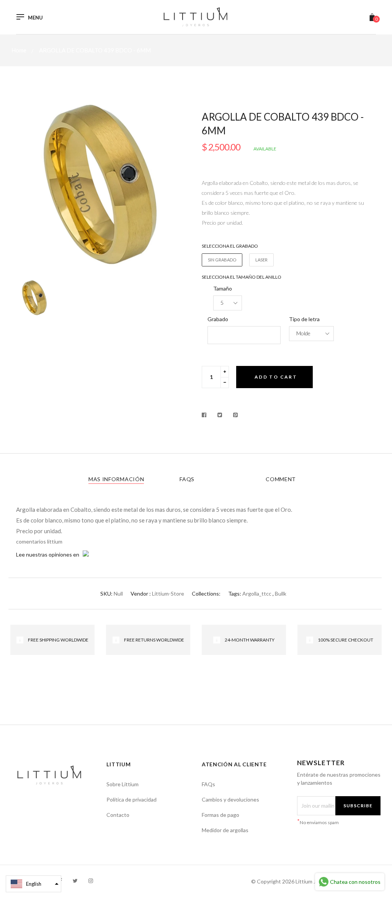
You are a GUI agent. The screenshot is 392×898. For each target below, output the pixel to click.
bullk (280, 593)
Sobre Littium (122, 784)
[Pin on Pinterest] (235, 415)
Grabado (217, 319)
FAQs (187, 479)
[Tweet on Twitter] (220, 415)
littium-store (168, 593)
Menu (35, 17)
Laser (261, 259)
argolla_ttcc (257, 593)
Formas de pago (220, 814)
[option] (103, 184)
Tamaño (222, 288)
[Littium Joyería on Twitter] (75, 880)
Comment (281, 479)
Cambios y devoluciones (230, 799)
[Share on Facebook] (206, 415)
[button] (33, 883)
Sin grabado (222, 259)
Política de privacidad (131, 799)
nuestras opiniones (49, 554)
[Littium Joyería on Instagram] (90, 880)
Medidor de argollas (225, 830)
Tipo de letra (304, 319)
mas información (116, 479)
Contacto (117, 814)
